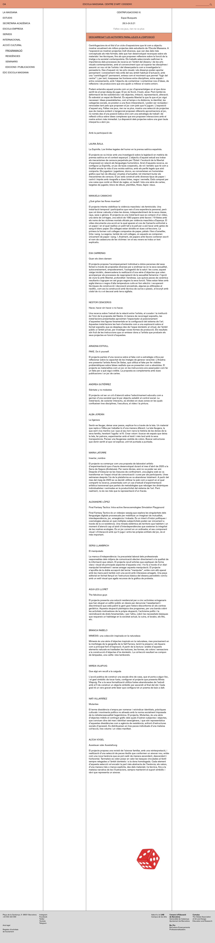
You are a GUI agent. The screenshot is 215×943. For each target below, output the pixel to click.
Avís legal (6, 925)
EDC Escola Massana (16, 72)
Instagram (43, 915)
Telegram (43, 923)
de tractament (8, 931)
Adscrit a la (157, 915)
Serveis (7, 34)
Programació (13, 50)
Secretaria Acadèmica (16, 23)
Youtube (42, 921)
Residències (12, 56)
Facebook (43, 917)
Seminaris (11, 61)
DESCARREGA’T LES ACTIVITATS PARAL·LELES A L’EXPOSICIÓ (122, 37)
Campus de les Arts (159, 917)
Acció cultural (12, 45)
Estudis (7, 17)
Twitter (41, 919)
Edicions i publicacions (20, 67)
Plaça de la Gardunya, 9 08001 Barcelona (20, 915)
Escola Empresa (13, 28)
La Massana (10, 12)
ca (4, 4)
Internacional (12, 39)
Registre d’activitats (10, 929)
